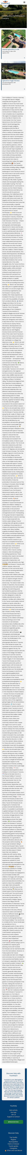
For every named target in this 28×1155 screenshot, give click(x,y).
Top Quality (13, 1137)
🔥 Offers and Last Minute (13, 1150)
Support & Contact (13, 1117)
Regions (13, 1140)
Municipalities (13, 1142)
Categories (13, 1148)
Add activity (13, 1110)
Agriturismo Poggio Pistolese (13, 85)
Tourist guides (13, 1146)
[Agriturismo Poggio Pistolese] (14, 70)
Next (23, 39)
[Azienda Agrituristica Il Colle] (14, 39)
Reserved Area (14, 1122)
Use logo (13, 1112)
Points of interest (13, 1144)
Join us (13, 1114)
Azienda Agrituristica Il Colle (13, 54)
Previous (3, 39)
